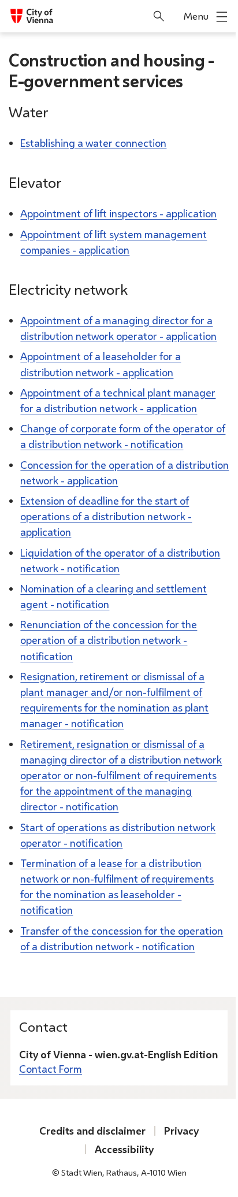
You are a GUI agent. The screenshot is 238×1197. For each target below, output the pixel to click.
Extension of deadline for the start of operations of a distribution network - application (106, 516)
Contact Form (50, 1069)
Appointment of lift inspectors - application (118, 213)
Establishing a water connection (93, 143)
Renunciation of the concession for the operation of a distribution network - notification (108, 639)
